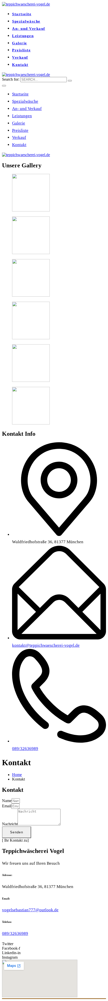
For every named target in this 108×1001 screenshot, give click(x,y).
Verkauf (20, 57)
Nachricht (10, 824)
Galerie (19, 43)
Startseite (21, 14)
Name (7, 801)
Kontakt (20, 65)
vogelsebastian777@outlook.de (30, 910)
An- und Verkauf (28, 29)
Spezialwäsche (26, 21)
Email (6, 806)
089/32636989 (15, 933)
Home (17, 774)
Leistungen (23, 36)
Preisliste (21, 50)
